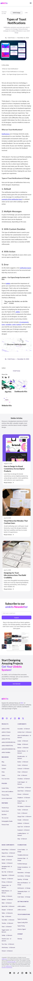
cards (14, 324)
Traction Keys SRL (11, 961)
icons (3, 324)
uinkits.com (4, 958)
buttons (18, 324)
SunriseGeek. (9, 967)
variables (9, 324)
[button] (30, 3)
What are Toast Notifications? (10, 69)
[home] (6, 3)
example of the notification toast (12, 199)
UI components (24, 322)
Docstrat (4, 967)
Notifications (6, 134)
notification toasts (25, 268)
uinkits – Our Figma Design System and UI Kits (14, 74)
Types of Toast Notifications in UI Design (13, 71)
